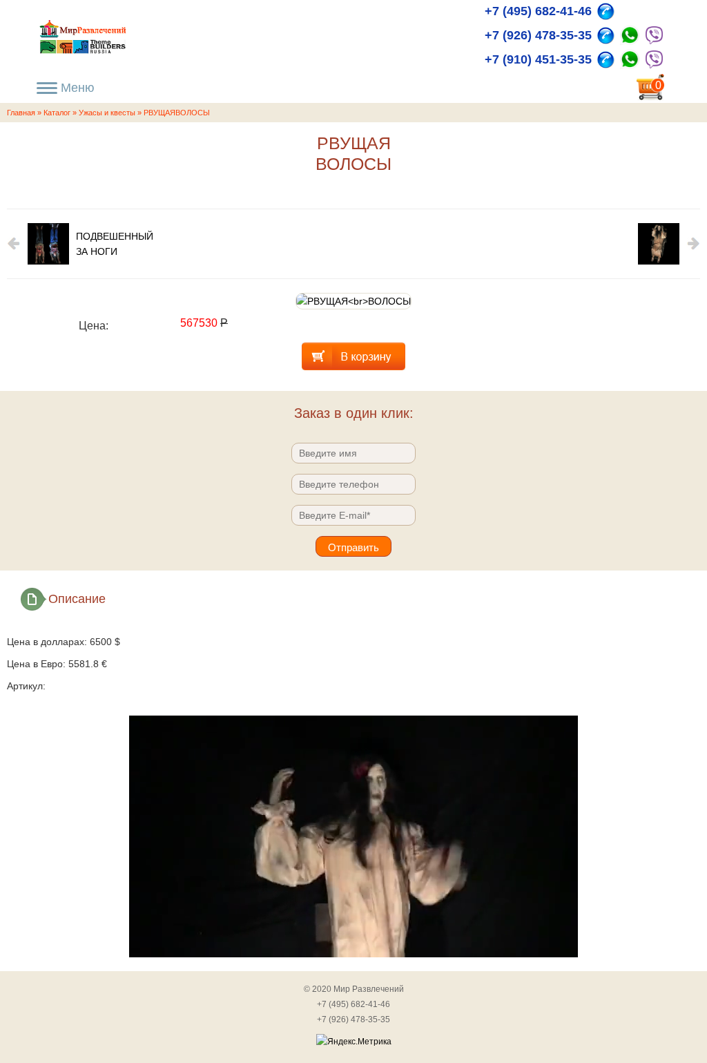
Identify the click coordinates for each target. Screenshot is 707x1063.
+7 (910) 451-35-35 (538, 59)
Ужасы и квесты (107, 112)
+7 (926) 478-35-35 (538, 35)
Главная (21, 112)
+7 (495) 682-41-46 (538, 11)
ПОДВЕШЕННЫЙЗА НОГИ (114, 244)
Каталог (56, 112)
